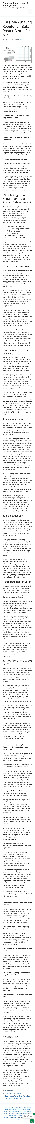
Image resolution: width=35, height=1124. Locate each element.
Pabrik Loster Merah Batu (22, 1113)
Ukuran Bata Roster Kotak (13, 1099)
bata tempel (9, 1091)
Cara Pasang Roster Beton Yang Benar (18, 1096)
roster (19, 1093)
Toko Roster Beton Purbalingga (13, 1108)
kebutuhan (12, 1093)
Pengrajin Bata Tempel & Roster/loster (15, 4)
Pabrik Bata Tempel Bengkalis (13, 1111)
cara (6, 1093)
